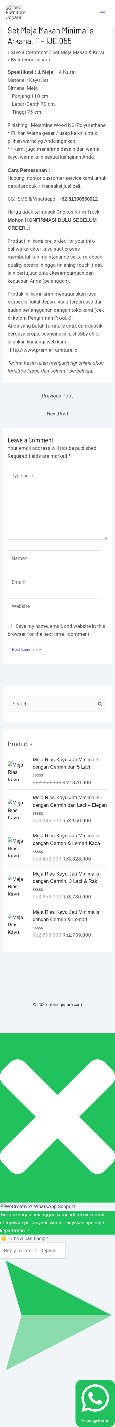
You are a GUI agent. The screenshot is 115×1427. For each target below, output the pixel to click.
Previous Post (57, 396)
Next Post (57, 414)
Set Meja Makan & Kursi (78, 52)
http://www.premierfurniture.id (44, 350)
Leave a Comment (28, 52)
